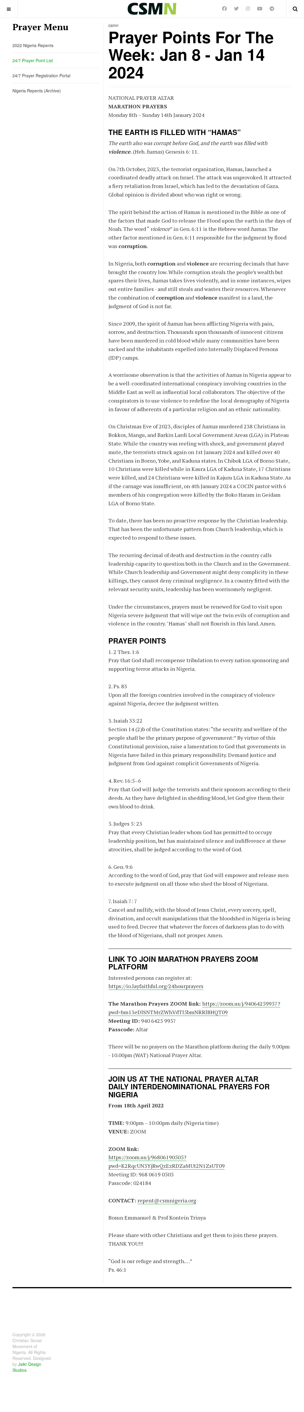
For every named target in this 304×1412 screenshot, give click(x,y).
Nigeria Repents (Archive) (36, 91)
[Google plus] (248, 8)
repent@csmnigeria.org (166, 1200)
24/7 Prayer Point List (32, 60)
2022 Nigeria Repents (32, 45)
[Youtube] (259, 8)
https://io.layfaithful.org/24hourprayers (155, 986)
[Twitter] (236, 8)
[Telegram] (272, 8)
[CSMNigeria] (152, 9)
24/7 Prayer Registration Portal (41, 75)
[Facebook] (224, 8)
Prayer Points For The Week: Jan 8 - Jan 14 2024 (191, 54)
